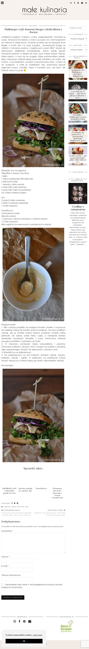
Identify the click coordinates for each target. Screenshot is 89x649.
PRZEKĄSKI (33, 25)
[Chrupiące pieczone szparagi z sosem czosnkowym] (57, 479)
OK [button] (24, 641)
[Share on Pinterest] (17, 503)
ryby (27, 507)
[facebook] (74, 3)
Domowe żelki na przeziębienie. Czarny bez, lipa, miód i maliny (16, 512)
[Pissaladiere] (41, 479)
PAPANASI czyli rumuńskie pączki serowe (9, 490)
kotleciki (20, 507)
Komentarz (7, 531)
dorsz (13, 507)
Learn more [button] (37, 635)
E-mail (4, 566)
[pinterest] (78, 3)
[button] (3, 3)
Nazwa (5, 556)
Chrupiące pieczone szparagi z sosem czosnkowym (57, 493)
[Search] (86, 3)
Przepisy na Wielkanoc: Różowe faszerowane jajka (49, 512)
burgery (7, 507)
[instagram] (71, 3)
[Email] (82, 3)
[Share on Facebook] (12, 503)
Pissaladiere (41, 488)
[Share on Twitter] (14, 503)
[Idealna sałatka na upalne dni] (25, 479)
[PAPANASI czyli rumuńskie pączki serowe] (9, 479)
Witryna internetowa (11, 575)
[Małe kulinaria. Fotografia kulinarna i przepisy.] (44, 10)
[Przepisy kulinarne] (67, 633)
